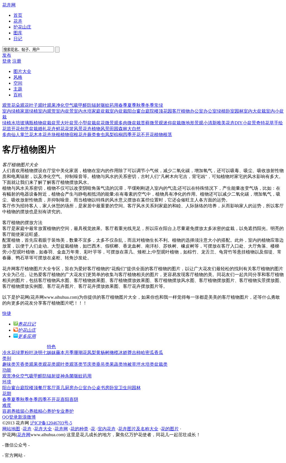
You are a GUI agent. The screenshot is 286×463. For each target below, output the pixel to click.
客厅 (51, 387)
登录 (6, 61)
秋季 (140, 105)
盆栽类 (161, 364)
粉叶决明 (33, 352)
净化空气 (65, 105)
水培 (15, 122)
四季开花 (132, 134)
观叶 (42, 105)
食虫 (100, 134)
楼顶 (33, 387)
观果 (51, 105)
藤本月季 (65, 352)
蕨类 (91, 134)
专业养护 (65, 411)
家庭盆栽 (100, 111)
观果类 (35, 364)
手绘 (278, 122)
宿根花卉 (78, 134)
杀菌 (69, 376)
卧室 (230, 111)
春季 (122, 105)
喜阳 (64, 399)
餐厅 (42, 387)
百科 (17, 94)
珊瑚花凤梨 (85, 352)
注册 (16, 61)
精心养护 (47, 411)
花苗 (6, 128)
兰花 (29, 134)
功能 (6, 370)
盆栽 (46, 122)
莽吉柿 (134, 352)
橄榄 (113, 352)
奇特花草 (265, 122)
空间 (17, 83)
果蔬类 (116, 364)
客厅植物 (181, 111)
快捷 (6, 313)
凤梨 (109, 134)
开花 (15, 128)
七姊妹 (49, 352)
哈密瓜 (147, 352)
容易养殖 (11, 411)
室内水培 (83, 111)
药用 (113, 105)
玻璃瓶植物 (31, 122)
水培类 (147, 364)
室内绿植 (11, 111)
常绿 (158, 105)
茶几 (60, 387)
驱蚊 (105, 105)
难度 (6, 405)
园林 (239, 111)
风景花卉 (83, 128)
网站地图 (11, 428)
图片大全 (22, 71)
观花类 (49, 364)
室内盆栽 (118, 111)
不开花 (147, 134)
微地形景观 (192, 122)
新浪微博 (27, 417)
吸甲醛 (80, 105)
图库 (17, 32)
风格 (17, 77)
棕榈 (118, 134)
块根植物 (60, 134)
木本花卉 (42, 134)
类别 (6, 358)
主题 (17, 89)
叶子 (33, 105)
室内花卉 (107, 428)
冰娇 (122, 352)
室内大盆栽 (255, 111)
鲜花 (60, 128)
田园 (113, 128)
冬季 (149, 105)
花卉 (17, 21)
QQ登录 (10, 417)
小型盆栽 (87, 122)
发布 (6, 55)
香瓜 (158, 352)
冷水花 (9, 352)
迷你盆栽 (172, 122)
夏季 (131, 105)
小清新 (210, 122)
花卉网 (9, 5)
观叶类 (62, 364)
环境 (6, 381)
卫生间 (125, 387)
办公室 (196, 111)
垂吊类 (102, 364)
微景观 (111, 122)
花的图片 (170, 428)
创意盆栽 (29, 128)
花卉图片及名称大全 (138, 428)
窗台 (140, 111)
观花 (24, 105)
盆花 (100, 122)
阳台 (131, 111)
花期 (6, 393)
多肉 (6, 134)
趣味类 (9, 364)
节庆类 (89, 364)
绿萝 (20, 352)
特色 (51, 346)
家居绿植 (29, 111)
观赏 (6, 105)
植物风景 (100, 128)
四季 (42, 399)
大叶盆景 (69, 122)
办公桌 (94, 387)
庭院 (149, 111)
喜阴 (73, 399)
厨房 (69, 387)
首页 (17, 15)
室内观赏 (47, 111)
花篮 (69, 128)
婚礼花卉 (47, 128)
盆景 (55, 122)
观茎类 (76, 364)
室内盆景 (65, 111)
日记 (17, 38)
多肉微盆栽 (129, 122)
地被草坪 (132, 364)
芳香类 (22, 364)
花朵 (15, 105)
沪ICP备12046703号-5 (51, 423)
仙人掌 (18, 134)
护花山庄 (22, 27)
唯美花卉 (226, 122)
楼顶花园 (163, 111)
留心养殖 (29, 411)
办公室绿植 (214, 111)
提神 (60, 376)
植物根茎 (163, 134)
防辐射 (94, 105)
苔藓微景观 (152, 122)
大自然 (134, 128)
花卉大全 (43, 428)
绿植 (6, 122)
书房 (105, 387)
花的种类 (79, 428)
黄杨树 (102, 352)
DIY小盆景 (245, 122)
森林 (122, 128)
